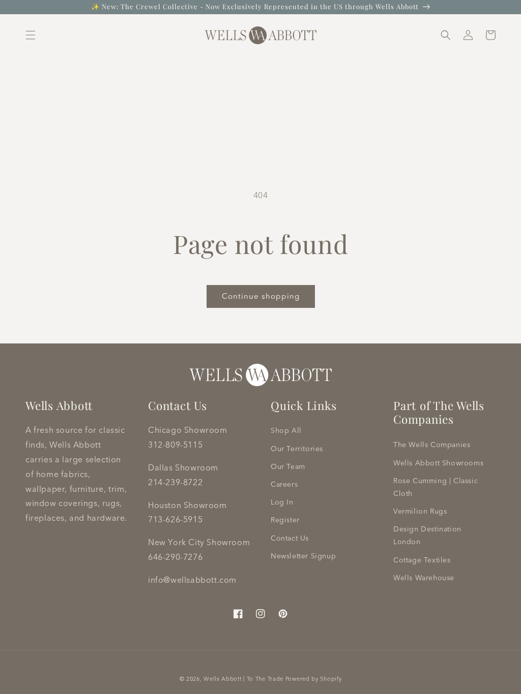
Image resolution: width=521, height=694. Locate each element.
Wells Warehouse (423, 577)
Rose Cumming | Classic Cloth (435, 487)
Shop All (286, 430)
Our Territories (297, 448)
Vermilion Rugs (420, 511)
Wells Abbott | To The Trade (243, 678)
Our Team (288, 466)
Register (285, 519)
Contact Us (290, 538)
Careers (284, 484)
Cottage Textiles (422, 559)
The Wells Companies (431, 444)
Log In (282, 502)
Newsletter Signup (303, 555)
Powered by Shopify (313, 678)
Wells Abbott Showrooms (438, 462)
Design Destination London (427, 535)
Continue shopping (261, 296)
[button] (30, 35)
